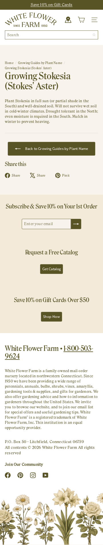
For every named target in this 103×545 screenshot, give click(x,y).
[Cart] (81, 19)
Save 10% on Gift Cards (52, 4)
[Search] (94, 34)
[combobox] (51, 34)
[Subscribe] (76, 224)
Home (9, 63)
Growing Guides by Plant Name (40, 63)
